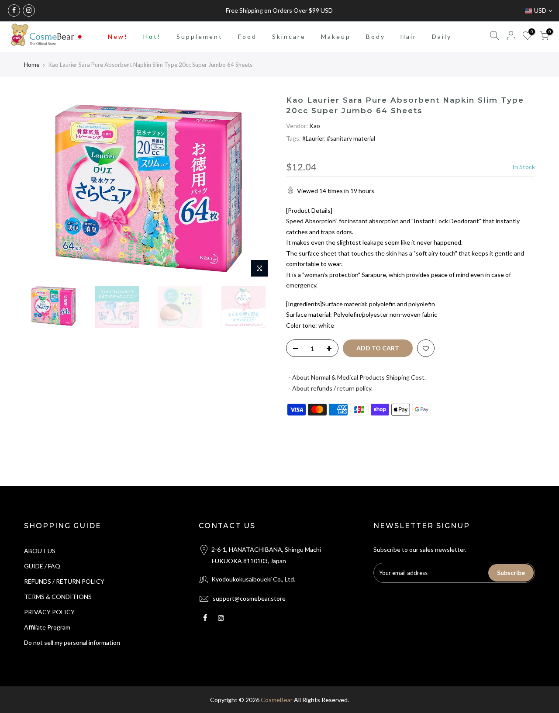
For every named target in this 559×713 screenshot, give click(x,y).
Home (31, 64)
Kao (314, 125)
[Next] (258, 188)
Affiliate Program (47, 627)
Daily (442, 36)
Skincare (289, 36)
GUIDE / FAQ (42, 566)
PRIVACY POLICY (49, 612)
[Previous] (39, 188)
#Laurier (313, 138)
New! (118, 36)
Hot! (152, 36)
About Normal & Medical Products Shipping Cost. (359, 377)
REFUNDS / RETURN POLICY (64, 581)
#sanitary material (351, 138)
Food (247, 36)
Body (375, 36)
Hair (408, 36)
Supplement (199, 36)
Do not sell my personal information (72, 642)
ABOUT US (39, 550)
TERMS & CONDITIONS (58, 596)
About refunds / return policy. (332, 388)
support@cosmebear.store (249, 598)
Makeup (336, 36)
